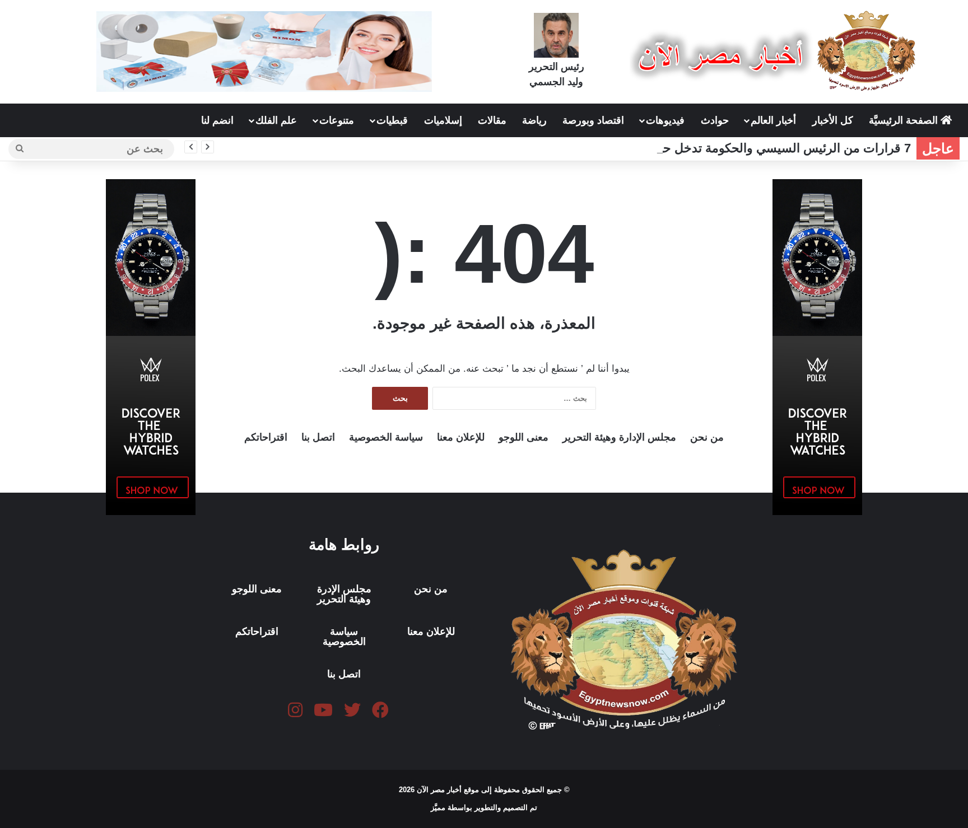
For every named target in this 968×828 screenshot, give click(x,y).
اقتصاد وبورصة (593, 120)
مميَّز (439, 807)
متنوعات (336, 120)
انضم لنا (217, 120)
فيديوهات (665, 120)
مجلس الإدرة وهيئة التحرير (344, 594)
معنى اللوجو (523, 437)
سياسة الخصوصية (386, 437)
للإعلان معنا (461, 437)
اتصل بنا (318, 437)
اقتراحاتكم (265, 437)
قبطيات (392, 120)
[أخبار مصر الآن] (776, 51)
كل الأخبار (832, 120)
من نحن (707, 437)
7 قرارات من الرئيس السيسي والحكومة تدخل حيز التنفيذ (764, 148)
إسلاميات (443, 120)
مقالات (492, 120)
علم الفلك (276, 120)
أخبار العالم (773, 120)
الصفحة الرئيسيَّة (905, 120)
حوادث (715, 120)
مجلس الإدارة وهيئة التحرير (619, 437)
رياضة (534, 120)
